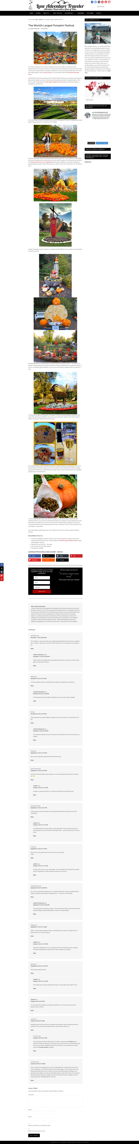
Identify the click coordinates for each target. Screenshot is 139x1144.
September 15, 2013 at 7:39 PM (39, 848)
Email (30, 1116)
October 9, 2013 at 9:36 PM (38, 1001)
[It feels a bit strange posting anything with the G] (88, 135)
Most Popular (57, 13)
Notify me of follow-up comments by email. (39, 1125)
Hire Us (98, 13)
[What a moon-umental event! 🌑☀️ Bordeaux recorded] (94, 126)
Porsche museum (43, 1047)
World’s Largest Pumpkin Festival (68, 540)
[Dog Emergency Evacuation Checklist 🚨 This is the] (108, 131)
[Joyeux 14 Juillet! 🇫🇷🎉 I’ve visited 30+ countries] (108, 135)
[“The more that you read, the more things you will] (101, 126)
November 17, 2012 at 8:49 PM (38, 637)
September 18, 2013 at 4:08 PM (39, 888)
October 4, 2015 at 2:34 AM (38, 1021)
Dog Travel (90, 13)
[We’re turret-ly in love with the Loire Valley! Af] (101, 135)
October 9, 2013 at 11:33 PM (40, 825)
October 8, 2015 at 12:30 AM (38, 1063)
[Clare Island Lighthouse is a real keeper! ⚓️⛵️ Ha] (108, 126)
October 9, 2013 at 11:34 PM (40, 787)
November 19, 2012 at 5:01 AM (38, 678)
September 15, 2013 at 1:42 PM (39, 753)
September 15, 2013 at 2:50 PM (39, 770)
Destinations (69, 13)
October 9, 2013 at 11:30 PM (40, 944)
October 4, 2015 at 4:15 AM (40, 1038)
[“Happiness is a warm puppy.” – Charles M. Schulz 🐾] (101, 139)
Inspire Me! (41, 591)
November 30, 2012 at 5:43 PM (38, 714)
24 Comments (44, 28)
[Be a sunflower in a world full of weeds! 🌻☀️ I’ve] (94, 131)
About (73, 1142)
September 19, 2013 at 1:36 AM (39, 927)
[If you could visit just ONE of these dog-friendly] (94, 122)
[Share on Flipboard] (2, 575)
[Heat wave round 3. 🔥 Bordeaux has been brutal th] (108, 139)
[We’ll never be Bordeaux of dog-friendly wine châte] (101, 131)
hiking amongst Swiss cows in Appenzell (41, 162)
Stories (38, 13)
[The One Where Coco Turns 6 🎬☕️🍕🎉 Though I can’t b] (88, 139)
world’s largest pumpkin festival (53, 82)
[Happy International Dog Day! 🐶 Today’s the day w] (88, 122)
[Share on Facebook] (2, 565)
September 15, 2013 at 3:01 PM (39, 808)
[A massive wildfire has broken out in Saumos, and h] (94, 135)
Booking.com (88, 162)
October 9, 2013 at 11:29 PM (40, 981)
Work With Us (78, 1142)
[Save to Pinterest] (2, 579)
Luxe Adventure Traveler (59, 5)
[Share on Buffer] (2, 572)
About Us (46, 13)
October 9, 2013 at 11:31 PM (40, 866)
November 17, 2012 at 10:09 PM (41, 656)
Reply (32, 648)
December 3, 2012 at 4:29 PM (40, 731)
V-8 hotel (70, 1041)
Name (30, 1109)
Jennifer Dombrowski (38, 654)
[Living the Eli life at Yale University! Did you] (101, 122)
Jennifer (35, 786)
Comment (31, 1094)
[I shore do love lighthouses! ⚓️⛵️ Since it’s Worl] (88, 131)
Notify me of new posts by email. (36, 1131)
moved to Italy (47, 72)
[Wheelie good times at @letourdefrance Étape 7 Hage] (94, 139)
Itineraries (80, 13)
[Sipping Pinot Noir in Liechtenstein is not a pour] (108, 122)
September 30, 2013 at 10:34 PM (39, 966)
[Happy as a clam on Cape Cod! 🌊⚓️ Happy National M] (88, 126)
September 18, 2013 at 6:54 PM (41, 905)
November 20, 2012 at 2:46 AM (41, 693)
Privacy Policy (86, 1142)
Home (31, 13)
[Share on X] (2, 568)
